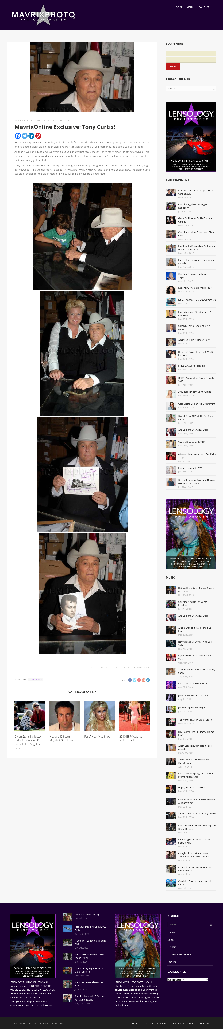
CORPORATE (149, 1023)
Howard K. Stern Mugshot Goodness (61, 738)
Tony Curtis (120, 667)
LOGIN (178, 7)
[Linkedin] (31, 136)
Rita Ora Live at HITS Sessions (193, 683)
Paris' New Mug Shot (97, 736)
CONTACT (204, 7)
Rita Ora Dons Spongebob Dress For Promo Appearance (196, 775)
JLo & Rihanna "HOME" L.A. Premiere (197, 299)
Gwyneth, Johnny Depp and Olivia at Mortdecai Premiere (197, 481)
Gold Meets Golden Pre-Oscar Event (196, 403)
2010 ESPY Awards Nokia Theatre (130, 738)
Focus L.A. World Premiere (191, 365)
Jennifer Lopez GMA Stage (191, 707)
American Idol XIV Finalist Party (194, 339)
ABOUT (173, 946)
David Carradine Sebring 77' (89, 914)
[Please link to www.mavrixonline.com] (82, 236)
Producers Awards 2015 (190, 468)
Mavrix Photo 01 (59, 120)
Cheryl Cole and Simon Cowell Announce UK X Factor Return (193, 855)
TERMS (189, 1023)
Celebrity (101, 667)
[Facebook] (18, 136)
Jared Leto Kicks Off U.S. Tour (193, 695)
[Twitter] (25, 136)
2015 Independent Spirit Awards (194, 391)
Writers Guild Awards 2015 (191, 442)
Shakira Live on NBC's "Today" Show (197, 813)
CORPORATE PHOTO (180, 954)
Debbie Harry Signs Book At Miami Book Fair (89, 970)
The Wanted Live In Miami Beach (195, 719)
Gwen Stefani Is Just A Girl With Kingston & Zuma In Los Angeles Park (27, 742)
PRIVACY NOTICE (206, 1023)
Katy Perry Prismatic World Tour (194, 287)
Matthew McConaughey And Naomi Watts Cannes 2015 (196, 247)
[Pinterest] (38, 136)
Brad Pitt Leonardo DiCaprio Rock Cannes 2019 (89, 998)
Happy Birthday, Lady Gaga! (192, 787)
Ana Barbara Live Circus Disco (193, 429)
